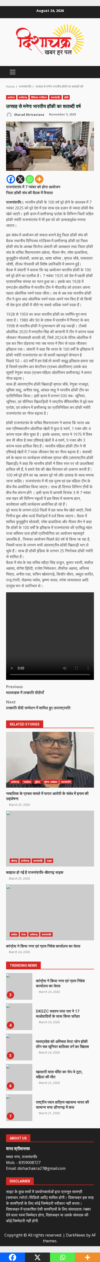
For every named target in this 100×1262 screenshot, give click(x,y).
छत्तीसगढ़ (23, 97)
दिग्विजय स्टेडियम (39, 97)
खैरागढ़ (14, 860)
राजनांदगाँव (55, 97)
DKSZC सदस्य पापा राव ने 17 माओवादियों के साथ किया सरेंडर (19, 1016)
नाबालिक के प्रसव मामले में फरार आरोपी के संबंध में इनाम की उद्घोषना (50, 760)
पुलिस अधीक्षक (50, 782)
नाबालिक (27, 782)
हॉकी (66, 97)
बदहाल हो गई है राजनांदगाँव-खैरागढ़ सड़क (50, 838)
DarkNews (75, 1235)
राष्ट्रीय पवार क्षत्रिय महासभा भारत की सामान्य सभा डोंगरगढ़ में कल (19, 1107)
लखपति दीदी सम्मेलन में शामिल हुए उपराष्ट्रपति (38, 704)
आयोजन (11, 97)
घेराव (23, 934)
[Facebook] (11, 179)
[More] (39, 179)
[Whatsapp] (29, 179)
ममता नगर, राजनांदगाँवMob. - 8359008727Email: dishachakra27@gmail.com (36, 1162)
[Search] (88, 72)
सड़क (49, 860)
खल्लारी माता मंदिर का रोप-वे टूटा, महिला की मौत (19, 1077)
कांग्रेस (14, 934)
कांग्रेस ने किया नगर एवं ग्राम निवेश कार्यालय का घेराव (50, 912)
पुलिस (37, 782)
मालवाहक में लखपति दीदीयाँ (25, 689)
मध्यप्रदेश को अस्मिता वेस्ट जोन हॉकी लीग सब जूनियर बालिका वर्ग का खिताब (19, 1047)
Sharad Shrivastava (28, 114)
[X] (20, 179)
